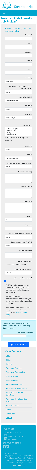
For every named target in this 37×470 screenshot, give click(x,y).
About (8, 360)
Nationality (28, 78)
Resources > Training (14, 368)
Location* (29, 155)
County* (29, 43)
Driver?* (29, 216)
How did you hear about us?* (23, 269)
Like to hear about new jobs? (23, 278)
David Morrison (19, 465)
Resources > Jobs (12, 376)
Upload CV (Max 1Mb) (25, 261)
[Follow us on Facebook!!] (4, 447)
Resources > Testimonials (15, 372)
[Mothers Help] (18, 131)
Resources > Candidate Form (16, 388)
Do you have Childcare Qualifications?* (19, 163)
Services (9, 364)
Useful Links (10, 414)
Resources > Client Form (15, 384)
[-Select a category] (18, 129)
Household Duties (26, 187)
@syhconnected (13, 439)
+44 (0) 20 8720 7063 (14, 432)
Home (8, 356)
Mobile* (29, 61)
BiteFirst (18, 463)
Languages (28, 225)
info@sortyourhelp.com (17, 436)
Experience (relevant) (25, 172)
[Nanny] (18, 133)
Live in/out (28, 146)
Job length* (28, 106)
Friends (8, 409)
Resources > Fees (12, 405)
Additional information (25, 251)
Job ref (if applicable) (25, 97)
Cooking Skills (27, 201)
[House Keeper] (18, 135)
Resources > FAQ (12, 380)
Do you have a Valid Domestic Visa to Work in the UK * (20, 87)
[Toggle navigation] (4, 13)
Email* (30, 69)
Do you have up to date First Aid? (21, 242)
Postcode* (28, 52)
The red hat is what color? (26, 333)
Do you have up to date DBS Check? (20, 233)
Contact (9, 418)
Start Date (28, 114)
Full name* (28, 35)
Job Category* (27, 125)
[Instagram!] (7, 447)
